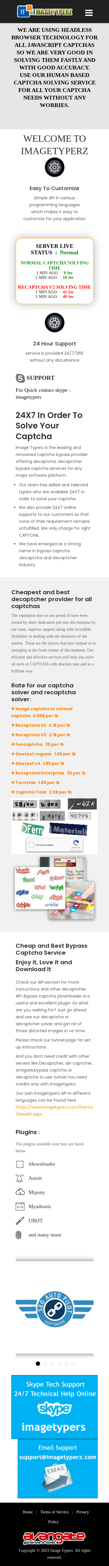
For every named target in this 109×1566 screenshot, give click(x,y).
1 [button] (38, 1363)
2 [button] (45, 1364)
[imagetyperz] (44, 11)
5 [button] (66, 1364)
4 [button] (59, 1364)
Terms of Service (54, 1512)
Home (28, 1512)
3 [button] (52, 1364)
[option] (54, 1307)
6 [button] (73, 1364)
